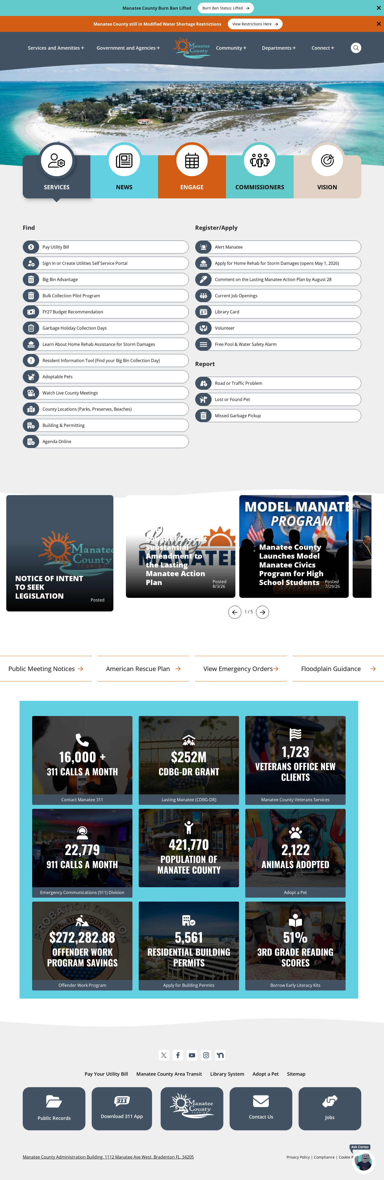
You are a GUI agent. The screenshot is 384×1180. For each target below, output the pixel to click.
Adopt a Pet (266, 1074)
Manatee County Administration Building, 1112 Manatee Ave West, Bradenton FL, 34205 (108, 1157)
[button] (234, 612)
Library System (227, 1074)
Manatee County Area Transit (169, 1074)
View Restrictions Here (252, 23)
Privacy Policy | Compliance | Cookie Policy (324, 1157)
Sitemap (296, 1074)
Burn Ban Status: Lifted (223, 7)
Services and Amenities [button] (54, 48)
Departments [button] (277, 48)
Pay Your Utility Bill (106, 1074)
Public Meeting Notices (41, 668)
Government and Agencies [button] (126, 48)
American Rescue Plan (138, 668)
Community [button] (229, 48)
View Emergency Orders (238, 668)
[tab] (56, 176)
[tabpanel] (192, 340)
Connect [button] (321, 48)
